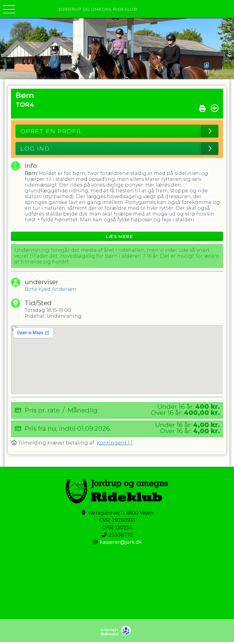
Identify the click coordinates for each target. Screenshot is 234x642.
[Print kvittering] (202, 107)
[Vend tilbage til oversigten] (214, 108)
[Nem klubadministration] (117, 634)
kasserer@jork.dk (121, 542)
